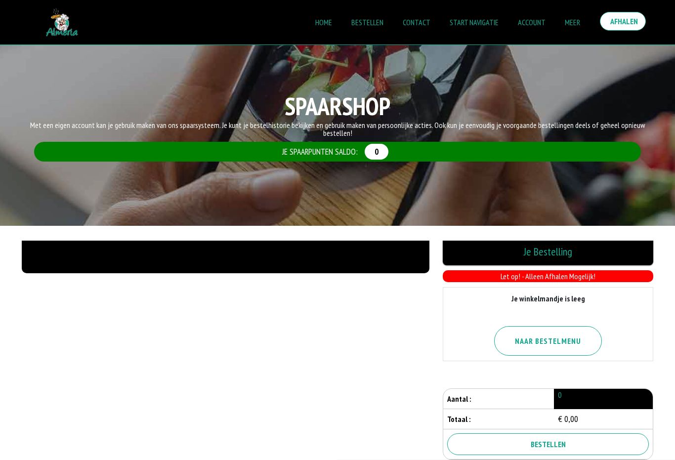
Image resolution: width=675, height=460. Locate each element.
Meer (572, 22)
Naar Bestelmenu (548, 341)
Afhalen (623, 21)
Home (323, 22)
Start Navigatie (474, 22)
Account (532, 22)
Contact (416, 22)
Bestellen (367, 22)
